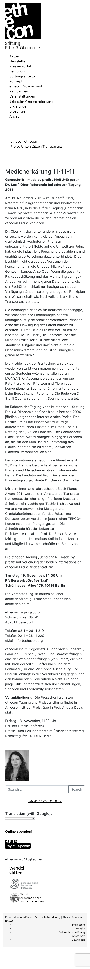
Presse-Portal (20, 66)
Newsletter (18, 61)
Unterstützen (31, 146)
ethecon (16, 141)
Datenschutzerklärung (47, 917)
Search (76, 789)
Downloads (78, 939)
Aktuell (14, 56)
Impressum (78, 924)
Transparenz (52, 146)
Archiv (14, 116)
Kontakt (80, 928)
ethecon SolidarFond (25, 86)
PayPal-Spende (18, 846)
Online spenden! (18, 831)
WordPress (26, 917)
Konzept (15, 81)
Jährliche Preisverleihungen (31, 101)
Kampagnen (18, 91)
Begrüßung (18, 71)
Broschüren (18, 111)
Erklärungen (18, 106)
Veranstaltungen (22, 96)
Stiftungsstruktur (22, 76)
